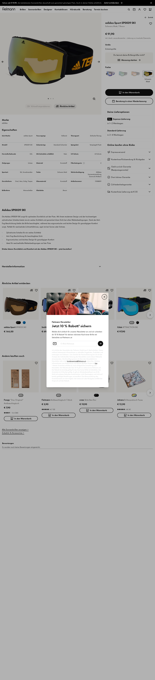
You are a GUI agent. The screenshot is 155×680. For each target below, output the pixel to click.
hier (96, 363)
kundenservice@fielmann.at (76, 361)
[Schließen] (104, 297)
